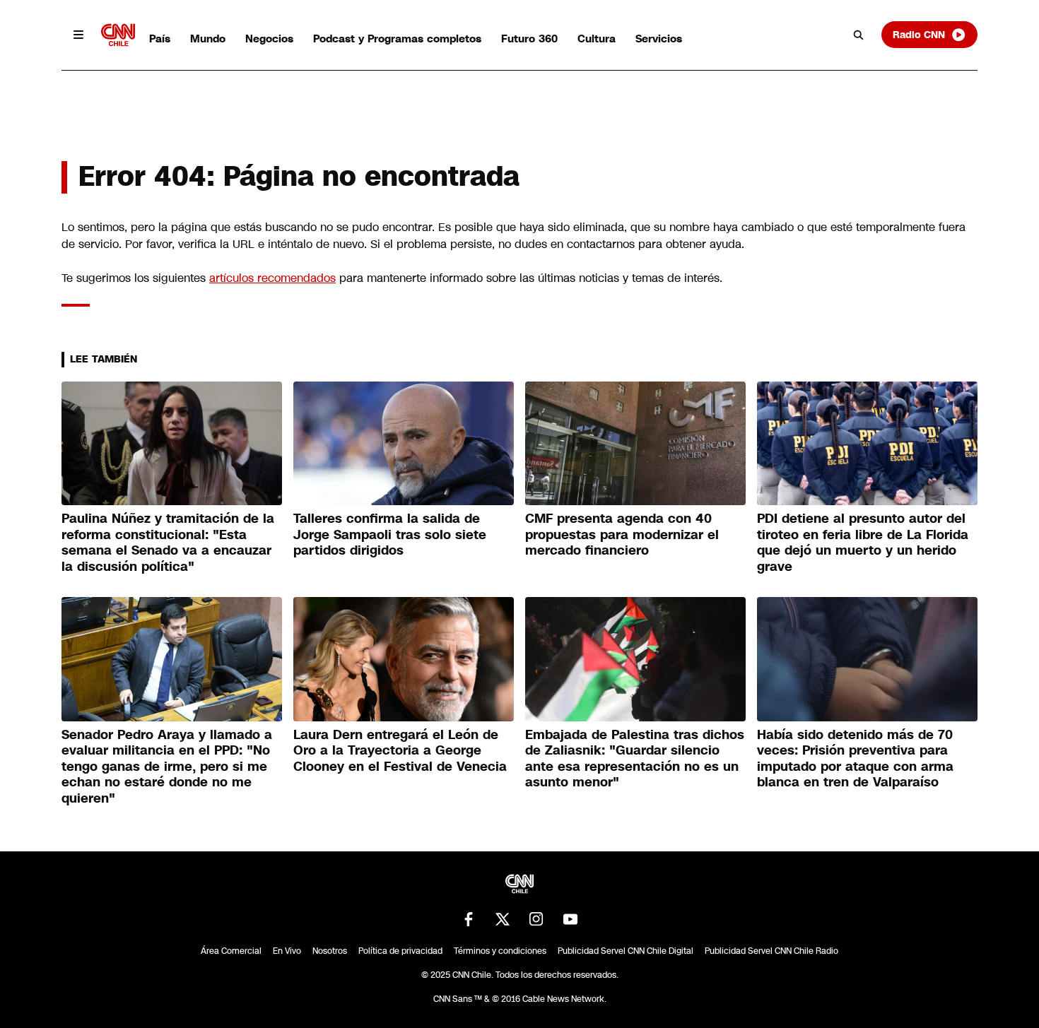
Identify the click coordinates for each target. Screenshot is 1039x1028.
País (159, 38)
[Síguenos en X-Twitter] (502, 919)
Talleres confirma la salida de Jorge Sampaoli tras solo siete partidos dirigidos (389, 534)
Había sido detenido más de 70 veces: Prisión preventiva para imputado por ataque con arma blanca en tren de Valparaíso (855, 759)
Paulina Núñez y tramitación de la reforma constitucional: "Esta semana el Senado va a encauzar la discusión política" (167, 542)
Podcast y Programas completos (397, 38)
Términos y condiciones (500, 951)
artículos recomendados (272, 278)
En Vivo (287, 951)
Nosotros (329, 951)
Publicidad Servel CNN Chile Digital (625, 951)
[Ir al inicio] (118, 35)
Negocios (269, 38)
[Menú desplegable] (78, 35)
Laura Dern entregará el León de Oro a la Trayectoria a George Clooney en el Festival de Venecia (400, 751)
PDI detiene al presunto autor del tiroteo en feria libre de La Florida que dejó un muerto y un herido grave (862, 542)
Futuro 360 (529, 38)
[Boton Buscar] (859, 35)
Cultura (596, 38)
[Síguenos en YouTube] (570, 919)
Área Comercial (231, 951)
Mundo (207, 38)
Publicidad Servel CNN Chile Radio (771, 951)
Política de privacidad (400, 951)
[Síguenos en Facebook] (468, 919)
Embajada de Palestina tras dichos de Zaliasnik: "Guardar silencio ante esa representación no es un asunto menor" (634, 759)
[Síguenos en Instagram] (536, 919)
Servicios (658, 38)
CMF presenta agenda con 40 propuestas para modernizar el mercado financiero (622, 534)
